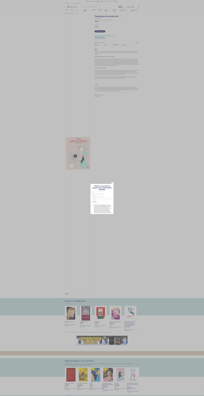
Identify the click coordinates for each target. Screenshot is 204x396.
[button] (112, 183)
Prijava (94, 201)
